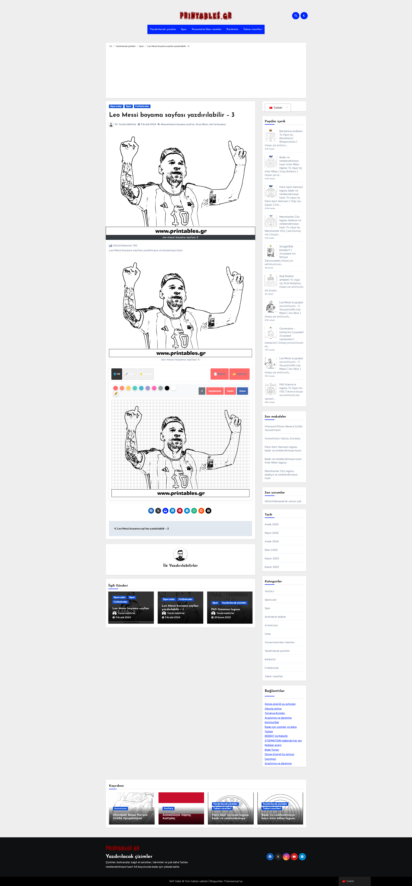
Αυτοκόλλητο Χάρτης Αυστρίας (283, 438)
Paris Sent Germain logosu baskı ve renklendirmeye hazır (230, 819)
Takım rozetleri (252, 29)
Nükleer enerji (273, 745)
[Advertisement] (206, 72)
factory (269, 591)
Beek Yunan (272, 749)
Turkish (277, 107)
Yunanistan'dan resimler (207, 29)
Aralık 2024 (272, 541)
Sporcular (116, 106)
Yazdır (230, 390)
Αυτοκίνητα (271, 625)
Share (242, 390)
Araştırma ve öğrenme (278, 717)
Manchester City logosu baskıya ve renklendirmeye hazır (281, 475)
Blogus (214, 881)
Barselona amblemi (291, 131)
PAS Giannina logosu (225, 609)
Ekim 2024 (271, 550)
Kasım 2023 (272, 558)
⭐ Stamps (146, 373)
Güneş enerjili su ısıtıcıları (280, 704)
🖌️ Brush (130, 373)
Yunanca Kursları (275, 713)
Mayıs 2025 (272, 532)
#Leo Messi (202, 124)
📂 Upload (239, 374)
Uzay (268, 633)
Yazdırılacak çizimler (163, 29)
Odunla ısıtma (273, 708)
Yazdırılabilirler (127, 124)
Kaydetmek (215, 390)
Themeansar (231, 881)
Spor (184, 29)
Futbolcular (142, 106)
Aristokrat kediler (275, 616)
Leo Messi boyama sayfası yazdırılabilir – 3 (172, 115)
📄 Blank (219, 374)
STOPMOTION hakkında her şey (283, 740)
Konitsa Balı (272, 722)
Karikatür (232, 29)
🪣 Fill (116, 373)
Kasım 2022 (272, 567)
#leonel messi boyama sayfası (178, 124)
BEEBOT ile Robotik (276, 736)
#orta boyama (217, 124)
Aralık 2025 (272, 524)
